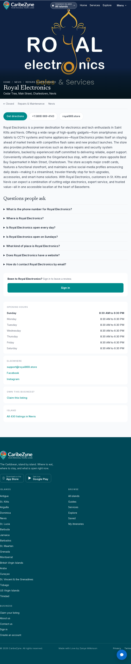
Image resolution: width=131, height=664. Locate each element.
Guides (72, 501)
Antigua (4, 496)
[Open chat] (122, 655)
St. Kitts (4, 501)
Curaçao (5, 573)
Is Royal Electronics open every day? (30, 227)
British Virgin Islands (11, 562)
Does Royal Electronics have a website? (33, 255)
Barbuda (5, 529)
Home (83, 5)
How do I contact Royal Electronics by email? (36, 264)
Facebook (13, 373)
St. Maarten (6, 546)
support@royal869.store (22, 367)
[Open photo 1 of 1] (65, 49)
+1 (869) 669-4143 (43, 116)
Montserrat (6, 557)
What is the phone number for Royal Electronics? (39, 209)
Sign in (65, 287)
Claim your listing (9, 612)
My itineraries (76, 523)
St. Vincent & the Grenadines (16, 579)
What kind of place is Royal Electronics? (33, 246)
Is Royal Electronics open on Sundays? (32, 236)
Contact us (6, 623)
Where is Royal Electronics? (25, 218)
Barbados (5, 540)
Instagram (13, 379)
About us (5, 618)
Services (95, 5)
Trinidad (4, 596)
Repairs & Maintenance (41, 82)
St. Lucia (5, 523)
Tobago (4, 585)
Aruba (3, 568)
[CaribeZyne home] (18, 5)
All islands (73, 496)
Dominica (5, 512)
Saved (72, 518)
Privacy (117, 648)
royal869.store (71, 116)
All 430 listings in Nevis (21, 416)
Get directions (15, 116)
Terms (127, 648)
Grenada (5, 551)
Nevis (17, 82)
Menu (120, 5)
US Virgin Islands (9, 590)
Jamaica (5, 535)
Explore (107, 5)
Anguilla (4, 507)
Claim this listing (17, 397)
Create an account (10, 635)
